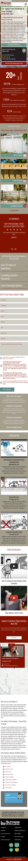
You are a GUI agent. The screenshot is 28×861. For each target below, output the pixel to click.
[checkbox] (1, 358)
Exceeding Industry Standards (9, 276)
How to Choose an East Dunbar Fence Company (14, 582)
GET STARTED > (7, 389)
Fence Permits (14, 497)
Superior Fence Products (12, 740)
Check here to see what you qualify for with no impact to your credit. (14, 358)
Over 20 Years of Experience (8, 266)
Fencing (3, 830)
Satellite (4, 645)
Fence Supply (8, 787)
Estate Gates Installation (11, 779)
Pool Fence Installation (10, 785)
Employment (18, 827)
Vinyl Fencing (17, 155)
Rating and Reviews (20, 830)
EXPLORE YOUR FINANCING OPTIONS (14, 63)
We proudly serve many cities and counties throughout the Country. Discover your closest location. (14, 814)
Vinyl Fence (8, 766)
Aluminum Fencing (16, 206)
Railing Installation (9, 777)
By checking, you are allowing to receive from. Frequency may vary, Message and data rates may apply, (15, 375)
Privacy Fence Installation (11, 782)
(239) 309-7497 (18, 859)
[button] (26, 691)
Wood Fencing (17, 180)
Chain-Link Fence (9, 774)
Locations (3, 827)
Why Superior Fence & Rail (14, 612)
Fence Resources (5, 833)
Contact (3, 836)
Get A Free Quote (5, 839)
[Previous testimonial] (12, 249)
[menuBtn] (26, 4)
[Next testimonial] (16, 249)
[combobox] (14, 333)
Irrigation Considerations (14, 532)
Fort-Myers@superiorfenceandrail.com (11, 665)
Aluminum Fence (9, 769)
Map (11, 645)
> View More (14, 210)
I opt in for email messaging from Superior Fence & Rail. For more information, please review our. (15, 382)
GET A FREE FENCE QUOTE (14, 45)
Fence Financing (19, 836)
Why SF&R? (18, 833)
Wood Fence (8, 771)
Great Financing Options (11, 285)
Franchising (18, 839)
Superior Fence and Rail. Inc (8, 857)
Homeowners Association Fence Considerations (14, 460)
